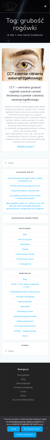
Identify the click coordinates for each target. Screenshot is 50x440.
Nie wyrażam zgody (32, 429)
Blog (25, 279)
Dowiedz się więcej (25, 146)
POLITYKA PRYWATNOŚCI (25, 326)
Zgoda (13, 429)
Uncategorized (25, 264)
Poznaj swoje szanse (25, 259)
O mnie (26, 287)
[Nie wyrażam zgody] (47, 428)
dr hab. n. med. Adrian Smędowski (25, 284)
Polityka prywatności (25, 321)
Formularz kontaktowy (25, 296)
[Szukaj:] (25, 163)
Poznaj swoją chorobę (25, 254)
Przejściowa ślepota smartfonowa (25, 190)
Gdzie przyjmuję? (25, 301)
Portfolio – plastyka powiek (25, 331)
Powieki (25, 249)
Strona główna (23, 375)
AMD (25, 234)
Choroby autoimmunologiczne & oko (25, 185)
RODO (25, 336)
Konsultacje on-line (25, 311)
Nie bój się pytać (25, 239)
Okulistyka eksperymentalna (25, 316)
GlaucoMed (25, 306)
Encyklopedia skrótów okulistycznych (25, 291)
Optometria (25, 244)
